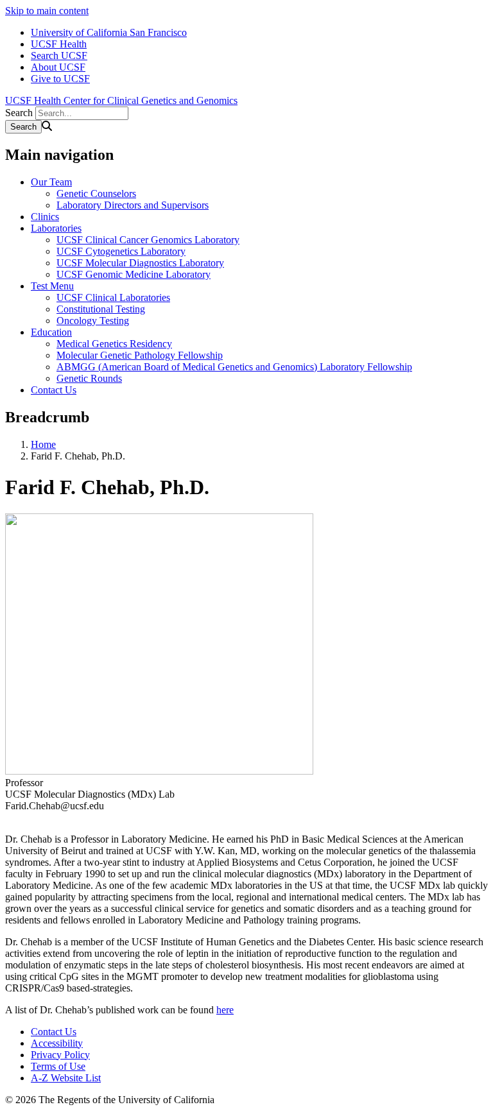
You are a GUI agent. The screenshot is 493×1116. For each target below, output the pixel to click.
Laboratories (56, 228)
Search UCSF (59, 55)
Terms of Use (58, 1066)
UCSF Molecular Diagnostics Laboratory (140, 262)
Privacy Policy (60, 1054)
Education (51, 332)
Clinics (45, 216)
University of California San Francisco (109, 32)
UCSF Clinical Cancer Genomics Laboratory (147, 239)
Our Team (51, 181)
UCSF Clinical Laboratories (113, 297)
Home (43, 444)
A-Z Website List (66, 1077)
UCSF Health (59, 44)
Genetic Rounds (89, 378)
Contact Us (53, 389)
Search (19, 112)
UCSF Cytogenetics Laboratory (121, 251)
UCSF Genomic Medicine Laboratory (133, 274)
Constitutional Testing (100, 309)
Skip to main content (47, 10)
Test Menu (52, 285)
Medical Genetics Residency (114, 343)
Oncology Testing (92, 320)
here (225, 1009)
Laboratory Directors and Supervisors (132, 205)
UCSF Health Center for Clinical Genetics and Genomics (121, 100)
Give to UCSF (60, 78)
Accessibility (57, 1043)
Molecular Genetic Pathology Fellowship (139, 355)
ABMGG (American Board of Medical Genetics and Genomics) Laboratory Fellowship (234, 366)
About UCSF (58, 67)
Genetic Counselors (96, 193)
